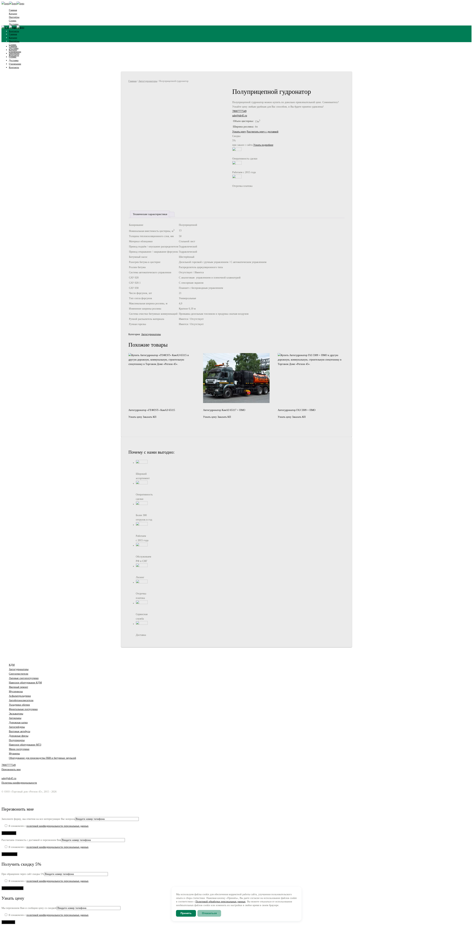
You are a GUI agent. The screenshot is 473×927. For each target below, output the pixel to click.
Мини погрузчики (19, 749)
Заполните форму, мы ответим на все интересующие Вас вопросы (38, 819)
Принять (186, 913)
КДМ (12, 665)
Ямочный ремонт (18, 687)
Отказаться (209, 913)
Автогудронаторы (147, 81)
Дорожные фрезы (18, 735)
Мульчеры (14, 753)
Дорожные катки (18, 722)
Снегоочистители (18, 673)
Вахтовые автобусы (19, 731)
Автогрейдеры (17, 727)
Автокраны (15, 718)
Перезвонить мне (11, 769)
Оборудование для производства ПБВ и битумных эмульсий (42, 758)
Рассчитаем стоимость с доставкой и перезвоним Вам (31, 840)
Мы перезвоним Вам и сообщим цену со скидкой (29, 908)
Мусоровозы (16, 691)
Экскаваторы (16, 713)
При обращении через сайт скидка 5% (22, 874)
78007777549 (239, 111)
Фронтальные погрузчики (23, 709)
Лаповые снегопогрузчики (24, 678)
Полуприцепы (17, 740)
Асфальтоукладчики (20, 696)
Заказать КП (149, 417)
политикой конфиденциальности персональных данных (57, 826)
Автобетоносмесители (21, 700)
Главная (132, 81)
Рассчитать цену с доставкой (262, 131)
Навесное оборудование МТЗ (25, 744)
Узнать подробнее (263, 145)
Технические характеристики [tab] (150, 214)
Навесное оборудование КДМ (25, 682)
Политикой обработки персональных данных (220, 901)
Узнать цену (239, 131)
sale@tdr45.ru (239, 115)
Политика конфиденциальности (19, 782)
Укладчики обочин (19, 704)
